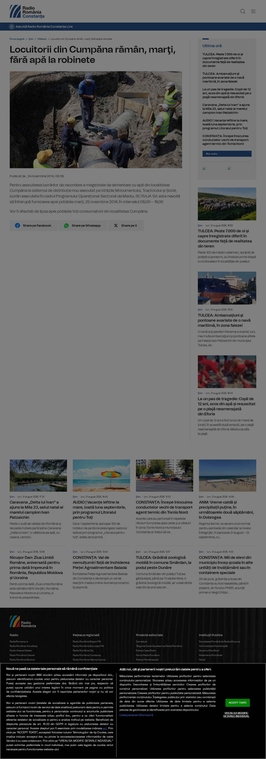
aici (105, 728)
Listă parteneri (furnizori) (136, 715)
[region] (133, 711)
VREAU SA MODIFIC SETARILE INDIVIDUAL (236, 715)
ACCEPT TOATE (238, 703)
